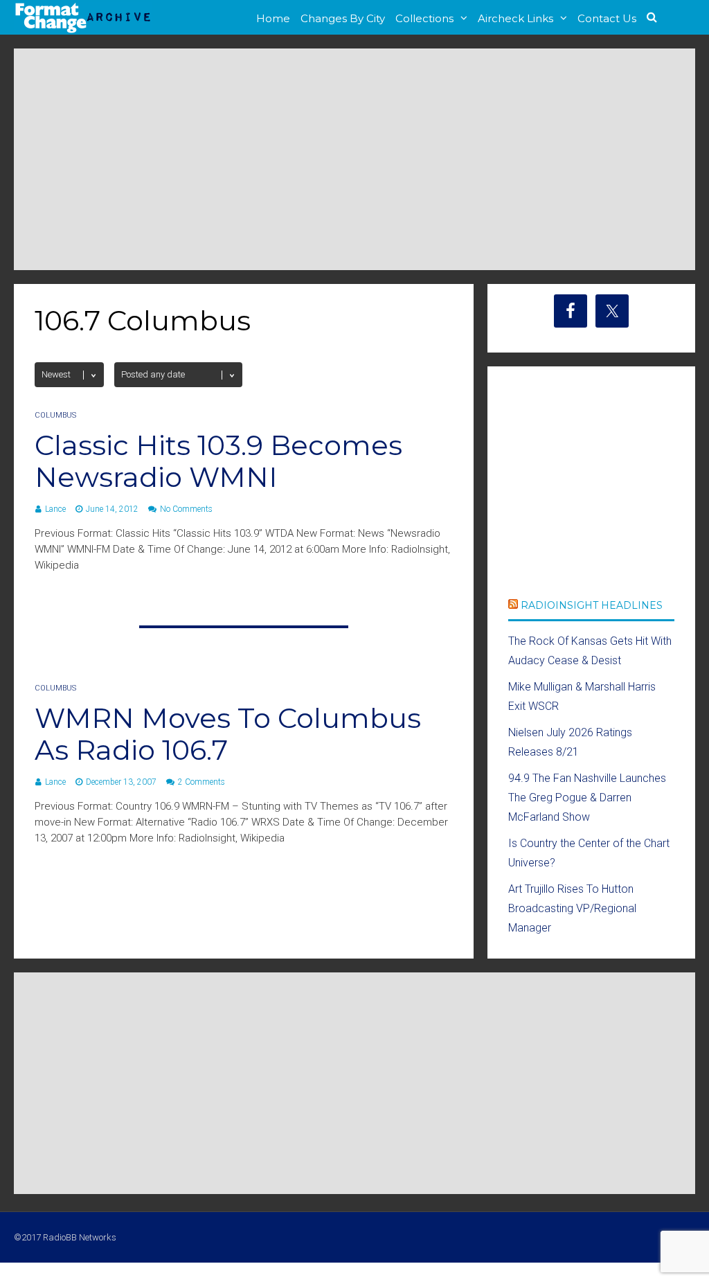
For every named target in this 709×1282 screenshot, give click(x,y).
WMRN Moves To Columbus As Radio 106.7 (228, 734)
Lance (55, 509)
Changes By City (342, 18)
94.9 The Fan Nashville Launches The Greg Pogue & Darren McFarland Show (587, 797)
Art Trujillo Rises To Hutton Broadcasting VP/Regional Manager (572, 908)
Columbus (55, 415)
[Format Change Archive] (83, 30)
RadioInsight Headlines (592, 605)
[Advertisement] (354, 159)
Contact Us (606, 18)
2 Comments (201, 782)
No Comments (186, 509)
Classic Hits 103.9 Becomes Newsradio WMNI (218, 461)
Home (273, 18)
